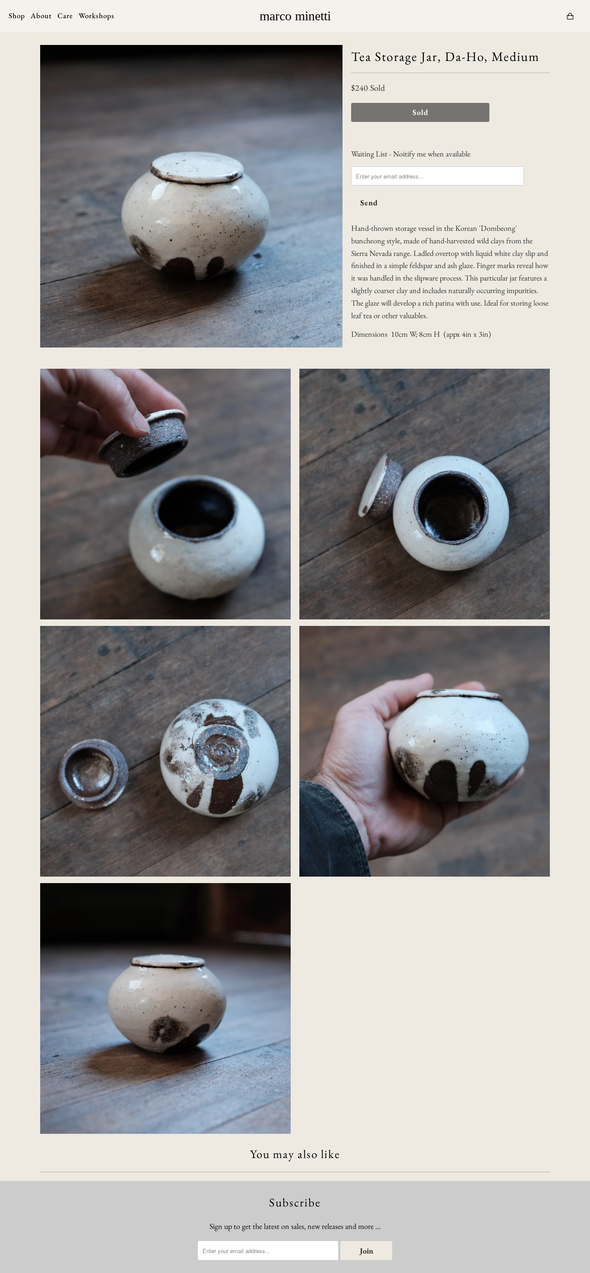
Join (366, 1251)
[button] (41, 16)
